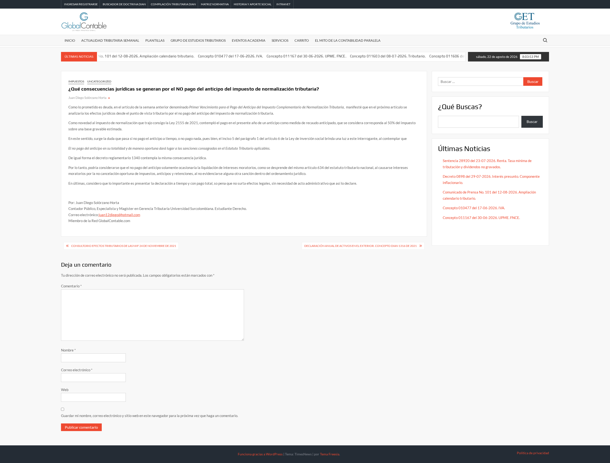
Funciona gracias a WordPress (260, 454)
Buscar (532, 121)
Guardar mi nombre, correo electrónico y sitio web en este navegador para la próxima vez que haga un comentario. (149, 415)
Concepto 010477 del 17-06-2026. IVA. (220, 56)
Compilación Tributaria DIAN (173, 4)
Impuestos (76, 81)
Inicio (70, 40)
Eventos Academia (248, 40)
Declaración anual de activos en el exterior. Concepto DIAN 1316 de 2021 (360, 246)
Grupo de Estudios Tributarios (198, 40)
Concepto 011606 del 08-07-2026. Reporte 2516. (460, 56)
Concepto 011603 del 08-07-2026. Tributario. (378, 56)
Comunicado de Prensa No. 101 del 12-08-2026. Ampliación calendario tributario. (116, 56)
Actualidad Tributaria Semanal (110, 40)
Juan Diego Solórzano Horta (87, 98)
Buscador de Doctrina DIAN (124, 4)
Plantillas (154, 40)
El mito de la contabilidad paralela (348, 40)
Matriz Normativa (215, 4)
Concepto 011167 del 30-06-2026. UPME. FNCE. (296, 56)
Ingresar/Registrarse (81, 4)
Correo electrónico (76, 370)
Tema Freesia (329, 454)
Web (64, 389)
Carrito (302, 40)
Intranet (283, 4)
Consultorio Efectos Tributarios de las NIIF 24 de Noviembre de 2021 (123, 246)
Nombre (68, 350)
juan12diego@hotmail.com (119, 215)
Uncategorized (99, 81)
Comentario (71, 286)
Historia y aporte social (252, 4)
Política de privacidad (533, 453)
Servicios (280, 40)
